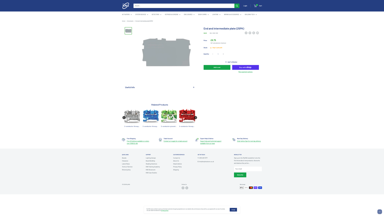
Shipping (176, 170)
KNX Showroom (150, 170)
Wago (205, 33)
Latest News (126, 164)
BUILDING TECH (250, 14)
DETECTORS (155, 14)
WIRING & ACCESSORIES (231, 14)
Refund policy (126, 170)
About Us (176, 161)
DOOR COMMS (202, 14)
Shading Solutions (151, 164)
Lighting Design (151, 158)
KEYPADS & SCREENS (171, 14)
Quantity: (206, 54)
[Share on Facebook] (246, 32)
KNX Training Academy (153, 167)
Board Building (150, 161)
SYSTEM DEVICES (140, 14)
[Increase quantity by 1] (223, 54)
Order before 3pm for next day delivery (249, 141)
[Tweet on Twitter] (253, 32)
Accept (233, 209)
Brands (124, 158)
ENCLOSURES (188, 14)
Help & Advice (177, 164)
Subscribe (240, 175)
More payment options (245, 72)
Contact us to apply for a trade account (175, 141)
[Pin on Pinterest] (249, 32)
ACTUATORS (126, 14)
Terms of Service (127, 167)
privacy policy (164, 210)
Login (245, 6)
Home (123, 21)
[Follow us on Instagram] (183, 187)
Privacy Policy (177, 167)
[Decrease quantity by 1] (213, 54)
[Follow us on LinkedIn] (186, 187)
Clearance (125, 161)
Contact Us (176, 158)
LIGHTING (215, 14)
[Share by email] (257, 32)
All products (130, 21)
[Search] (236, 6)
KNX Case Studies (151, 173)
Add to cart (217, 67)
